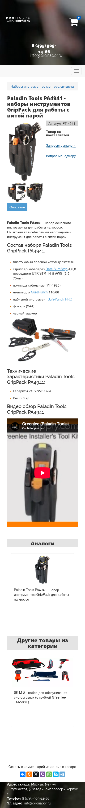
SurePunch (39, 292)
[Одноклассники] (29, 774)
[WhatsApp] (49, 774)
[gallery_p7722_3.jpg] (36, 192)
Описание (17, 207)
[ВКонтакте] (23, 774)
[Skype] (56, 774)
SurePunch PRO (60, 299)
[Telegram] (62, 774)
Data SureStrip (57, 268)
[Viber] (42, 774)
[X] (36, 774)
